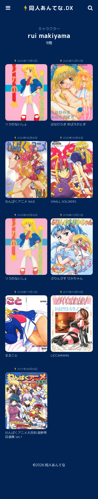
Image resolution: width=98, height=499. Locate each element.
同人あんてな (55, 465)
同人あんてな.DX (51, 8)
